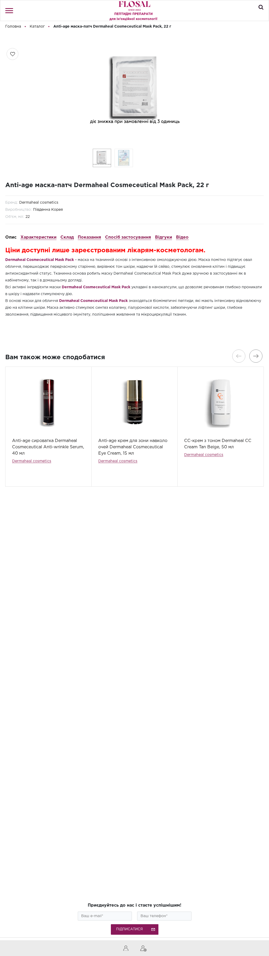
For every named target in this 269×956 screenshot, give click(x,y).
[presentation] (238, 356)
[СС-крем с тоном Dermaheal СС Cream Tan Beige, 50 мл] (220, 402)
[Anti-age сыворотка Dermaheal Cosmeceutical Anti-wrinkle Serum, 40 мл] (48, 402)
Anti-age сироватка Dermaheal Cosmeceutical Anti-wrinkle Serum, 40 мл (48, 447)
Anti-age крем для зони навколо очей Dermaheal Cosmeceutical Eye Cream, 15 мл (132, 447)
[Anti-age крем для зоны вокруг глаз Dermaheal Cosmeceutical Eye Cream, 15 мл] (134, 402)
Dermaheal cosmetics (38, 202)
